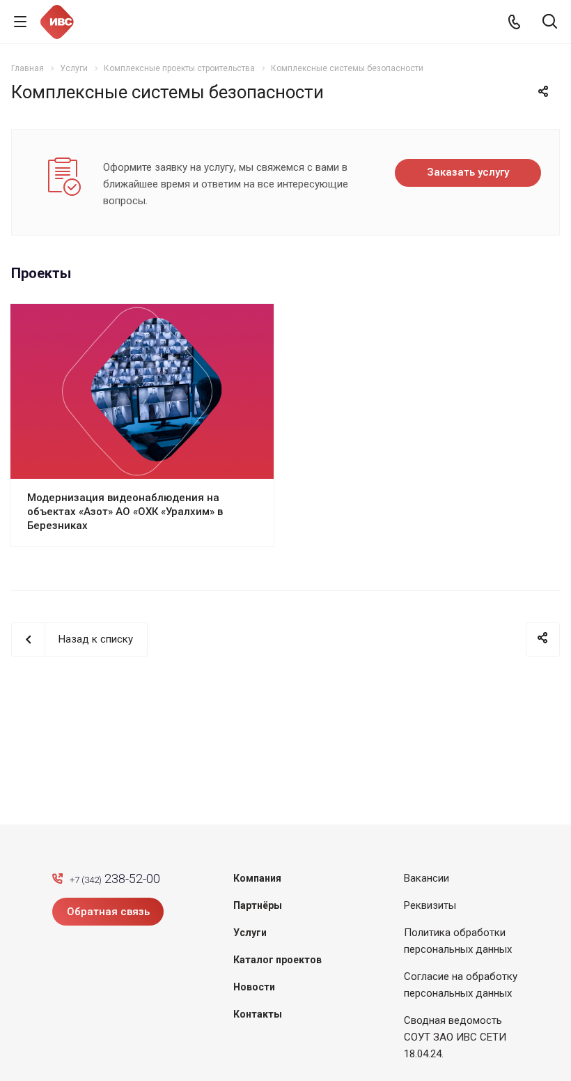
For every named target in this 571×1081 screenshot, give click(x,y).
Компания (257, 878)
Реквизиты (430, 905)
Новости (254, 986)
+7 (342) (115, 878)
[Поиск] (549, 22)
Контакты (257, 1014)
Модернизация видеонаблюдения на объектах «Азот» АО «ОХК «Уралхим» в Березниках (125, 511)
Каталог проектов (277, 959)
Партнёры (257, 905)
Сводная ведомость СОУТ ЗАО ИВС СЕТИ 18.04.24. (455, 1037)
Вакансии (426, 878)
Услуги (250, 932)
